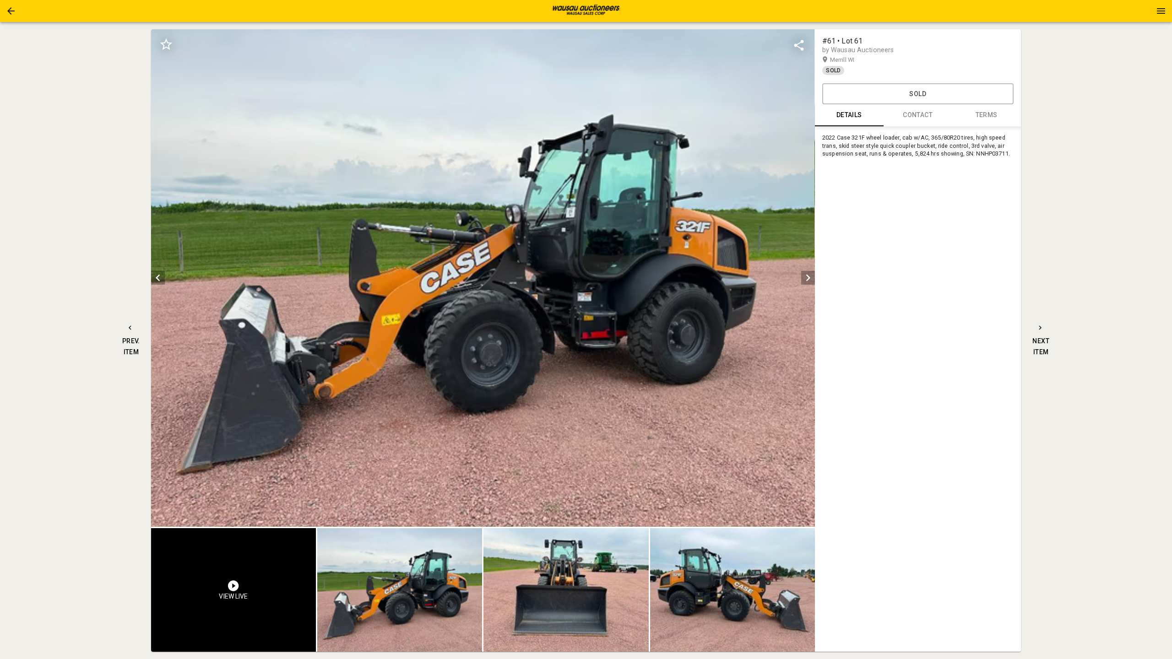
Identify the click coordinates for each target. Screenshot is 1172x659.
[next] (808, 278)
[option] (482, 278)
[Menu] (1161, 11)
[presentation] (586, 11)
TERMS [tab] (987, 115)
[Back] (11, 11)
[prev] (158, 278)
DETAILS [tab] (849, 115)
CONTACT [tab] (918, 115)
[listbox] (482, 278)
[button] (11, 11)
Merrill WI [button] (851, 59)
